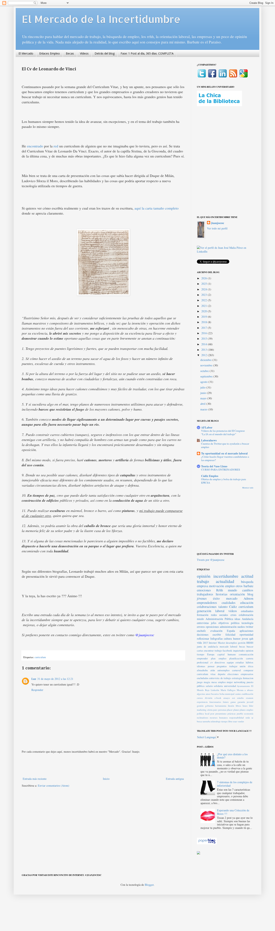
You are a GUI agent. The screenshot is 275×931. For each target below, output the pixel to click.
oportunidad (246, 634)
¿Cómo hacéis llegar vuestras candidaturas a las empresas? (225, 458)
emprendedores (207, 602)
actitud (247, 576)
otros (239, 586)
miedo (200, 619)
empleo (230, 586)
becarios (215, 693)
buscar (250, 646)
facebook (227, 650)
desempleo (231, 642)
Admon (248, 598)
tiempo (200, 654)
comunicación (246, 654)
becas (242, 646)
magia (207, 682)
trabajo (203, 581)
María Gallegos (228, 690)
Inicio (106, 779)
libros (238, 705)
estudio (240, 697)
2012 (204, 355)
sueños (241, 627)
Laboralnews (209, 440)
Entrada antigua (175, 779)
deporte (221, 674)
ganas (233, 701)
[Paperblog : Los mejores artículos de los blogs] (207, 843)
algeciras (201, 693)
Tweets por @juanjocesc (210, 560)
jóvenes (202, 598)
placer (230, 709)
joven (245, 638)
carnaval (236, 670)
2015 (204, 338)
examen (249, 697)
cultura (228, 638)
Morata (240, 690)
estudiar (240, 662)
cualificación (247, 693)
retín (248, 717)
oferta (210, 709)
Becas (70, 53)
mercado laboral (228, 646)
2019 (204, 317)
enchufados (202, 678)
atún (212, 670)
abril (203, 404)
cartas (200, 650)
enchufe (201, 631)
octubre (205, 371)
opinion (249, 650)
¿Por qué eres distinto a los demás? (232, 755)
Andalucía (247, 619)
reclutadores (202, 717)
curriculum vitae (206, 674)
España (231, 631)
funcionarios (215, 701)
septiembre (206, 376)
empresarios (247, 674)
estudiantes (247, 611)
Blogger (149, 885)
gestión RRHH (245, 642)
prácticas (231, 713)
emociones (204, 590)
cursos (200, 697)
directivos (220, 662)
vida (199, 642)
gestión (200, 705)
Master (221, 642)
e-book (218, 697)
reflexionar (203, 638)
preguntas (222, 666)
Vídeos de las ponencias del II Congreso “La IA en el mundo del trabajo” (223, 432)
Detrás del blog (105, 53)
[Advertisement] (103, 765)
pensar (211, 666)
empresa (202, 586)
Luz (33, 679)
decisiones (202, 634)
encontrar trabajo (213, 650)
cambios (247, 590)
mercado (231, 598)
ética (250, 666)
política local (203, 713)
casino (238, 693)
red (56, 146)
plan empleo (218, 658)
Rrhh (219, 590)
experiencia (202, 701)
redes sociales (219, 615)
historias (221, 594)
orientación (237, 594)
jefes (213, 623)
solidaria (218, 686)
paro (215, 709)
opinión (203, 576)
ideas (237, 619)
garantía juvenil (245, 701)
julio (203, 387)
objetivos (223, 623)
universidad (230, 686)
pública (201, 686)
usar (235, 721)
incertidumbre (225, 576)
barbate (248, 586)
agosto (204, 382)
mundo (232, 590)
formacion (248, 678)
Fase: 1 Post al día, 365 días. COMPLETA (147, 53)
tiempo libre (227, 721)
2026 (204, 278)
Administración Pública (219, 619)
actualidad (225, 581)
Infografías (216, 638)
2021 (204, 306)
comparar (248, 670)
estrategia (237, 678)
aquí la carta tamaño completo (156, 208)
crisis (233, 615)
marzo (204, 409)
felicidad (230, 634)
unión (242, 666)
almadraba (202, 670)
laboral (219, 610)
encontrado (35, 146)
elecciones (233, 674)
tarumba (206, 721)
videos (232, 610)
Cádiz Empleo (209, 476)
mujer (230, 682)
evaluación (216, 631)
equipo (230, 662)
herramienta (220, 705)
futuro (226, 701)
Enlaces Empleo (49, 53)
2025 (204, 284)
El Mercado (26, 53)
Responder (37, 690)
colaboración (246, 615)
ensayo (226, 697)
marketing (201, 709)
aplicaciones (246, 631)
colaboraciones (207, 606)
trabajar (233, 666)
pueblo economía (245, 713)
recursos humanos (218, 717)
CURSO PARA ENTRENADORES (220, 469)
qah (251, 638)
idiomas (201, 666)
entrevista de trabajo (220, 678)
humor (237, 638)
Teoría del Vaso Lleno (214, 466)
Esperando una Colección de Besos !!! (233, 812)
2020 (204, 311)
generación (204, 610)
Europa (210, 654)
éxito (216, 598)
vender (241, 721)
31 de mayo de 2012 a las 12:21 (55, 679)
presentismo (220, 713)
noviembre (206, 365)
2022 (204, 300)
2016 (204, 333)
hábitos (249, 662)
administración (228, 627)
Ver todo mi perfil (217, 228)
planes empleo (246, 709)
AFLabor (206, 427)
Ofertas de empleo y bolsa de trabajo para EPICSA (223, 480)
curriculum (40, 657)
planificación (236, 658)
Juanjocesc (217, 223)
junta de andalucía (207, 646)
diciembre (206, 360)
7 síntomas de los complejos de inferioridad (234, 783)
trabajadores (205, 594)
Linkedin (215, 690)
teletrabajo (216, 721)
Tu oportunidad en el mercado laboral (224, 453)
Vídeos (84, 53)
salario (209, 686)
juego (200, 682)
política (235, 623)
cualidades (229, 602)
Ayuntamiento (243, 685)
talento (222, 606)
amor (208, 693)
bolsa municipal (227, 693)
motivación (216, 586)
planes (236, 709)
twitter (249, 627)
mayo (203, 398)
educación (246, 602)
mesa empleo (218, 682)
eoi (233, 697)
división (208, 697)
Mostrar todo (247, 487)
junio (203, 393)
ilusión (231, 705)
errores (201, 627)
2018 (204, 322)
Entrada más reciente (35, 779)
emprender (202, 658)
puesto (250, 682)
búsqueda (247, 581)
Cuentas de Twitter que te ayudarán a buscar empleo (225, 445)
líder (251, 705)
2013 (204, 349)
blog (250, 594)
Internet (213, 642)
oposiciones (212, 627)
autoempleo (223, 670)
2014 (204, 344)
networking (239, 682)
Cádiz (233, 606)
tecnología (247, 623)
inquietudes (239, 650)
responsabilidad (236, 717)
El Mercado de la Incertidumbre (101, 18)
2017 (204, 328)
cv (211, 662)
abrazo (250, 690)
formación (202, 615)
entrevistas (203, 623)
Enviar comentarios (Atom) (53, 785)
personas (222, 709)
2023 (204, 295)
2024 (204, 289)
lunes (245, 705)
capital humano (226, 654)
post (212, 713)
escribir (217, 634)
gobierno (209, 705)
